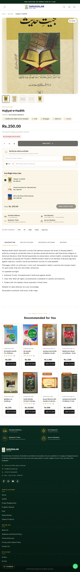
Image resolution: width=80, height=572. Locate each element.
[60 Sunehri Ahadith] (30, 334)
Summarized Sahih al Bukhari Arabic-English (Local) (49, 353)
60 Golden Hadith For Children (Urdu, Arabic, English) (10, 354)
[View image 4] (31, 99)
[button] (4, 7)
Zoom (73, 21)
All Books (10, 14)
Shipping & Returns (46, 242)
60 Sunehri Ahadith (27, 352)
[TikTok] (17, 481)
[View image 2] (14, 99)
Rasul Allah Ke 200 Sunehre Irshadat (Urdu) (49, 401)
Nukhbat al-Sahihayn (8, 400)
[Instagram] (8, 481)
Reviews (63, 242)
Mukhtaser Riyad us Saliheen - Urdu (69, 352)
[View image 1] (6, 99)
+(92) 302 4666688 (10, 472)
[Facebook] (4, 481)
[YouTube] (13, 481)
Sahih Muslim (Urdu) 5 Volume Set (29, 401)
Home (4, 14)
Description (10, 242)
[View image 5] (40, 99)
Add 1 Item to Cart (66, 206)
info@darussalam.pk (11, 469)
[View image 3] (23, 99)
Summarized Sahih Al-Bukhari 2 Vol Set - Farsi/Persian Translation (69, 402)
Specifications (26, 242)
